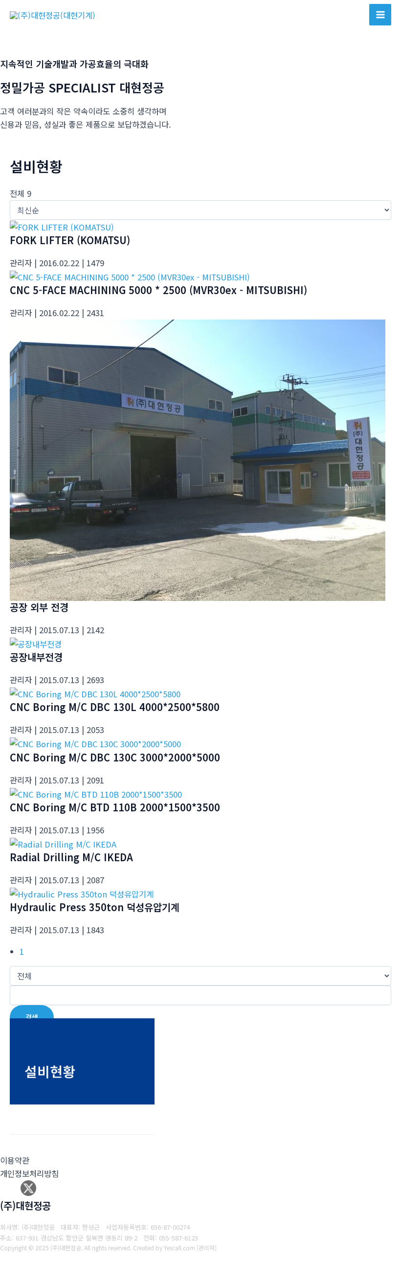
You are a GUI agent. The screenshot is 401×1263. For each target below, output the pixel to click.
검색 (31, 1017)
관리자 (207, 1247)
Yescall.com (179, 1247)
